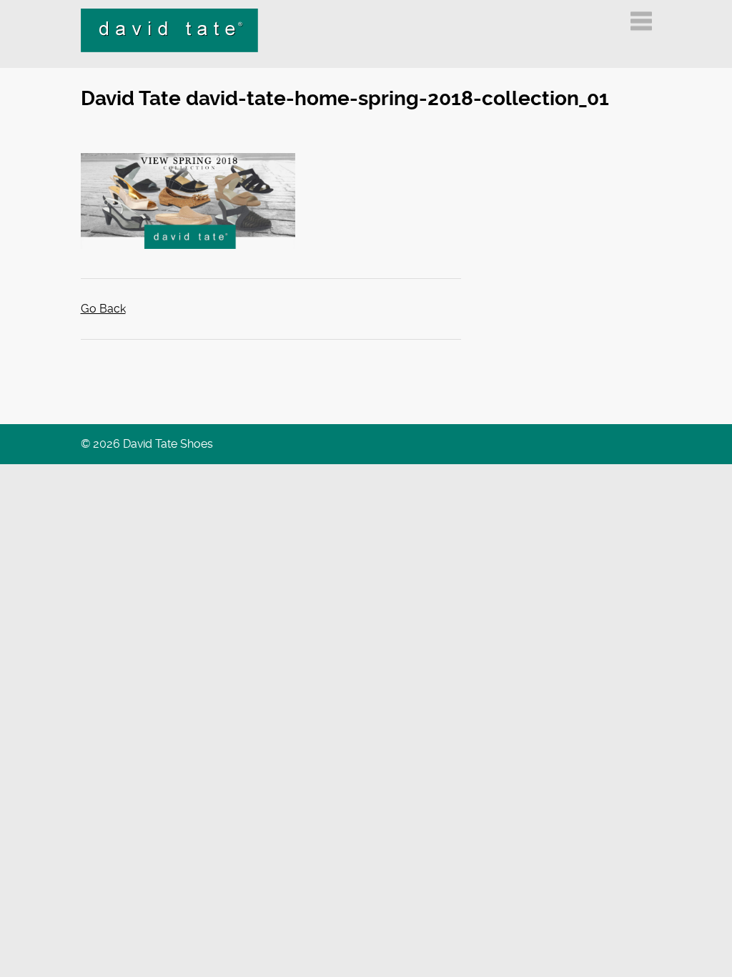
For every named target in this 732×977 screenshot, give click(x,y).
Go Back (103, 308)
